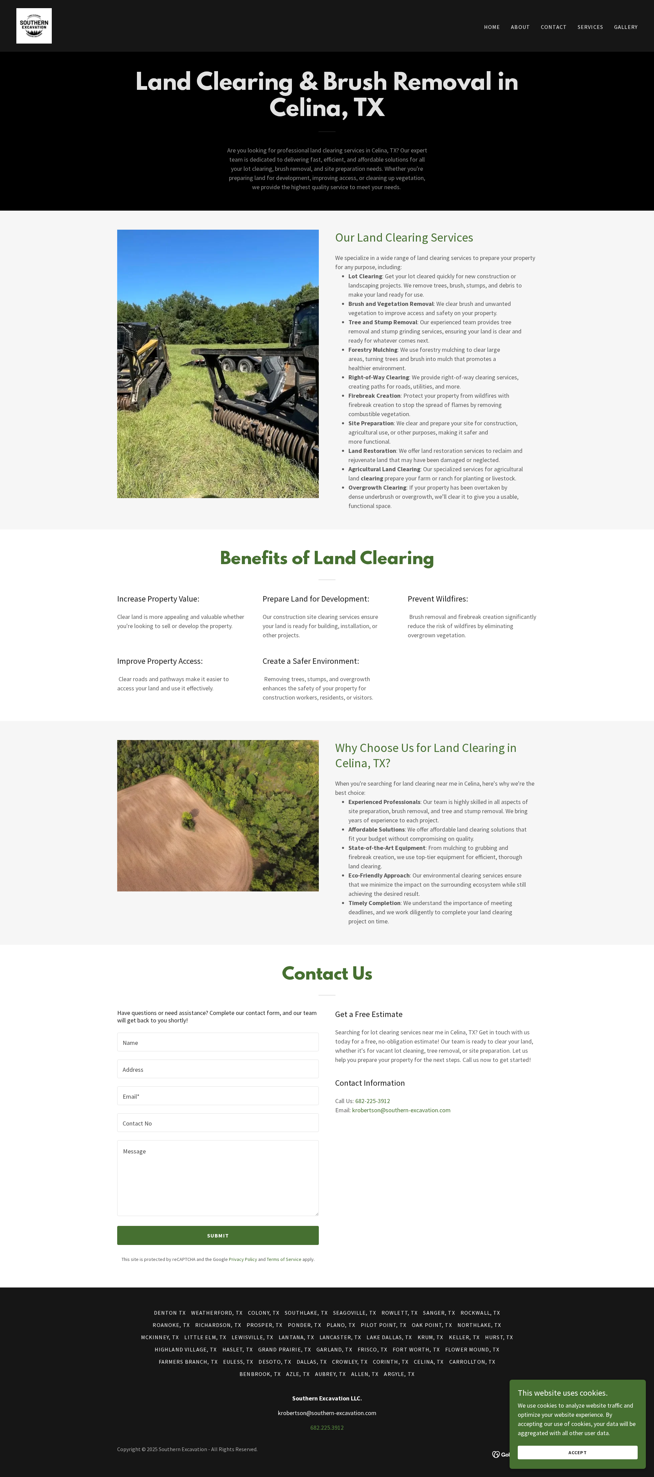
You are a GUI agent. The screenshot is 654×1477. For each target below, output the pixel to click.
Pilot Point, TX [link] (383, 1325)
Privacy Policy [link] (243, 1259)
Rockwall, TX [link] (480, 1312)
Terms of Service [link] (284, 1259)
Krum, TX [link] (430, 1337)
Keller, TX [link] (464, 1337)
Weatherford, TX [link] (217, 1312)
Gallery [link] (626, 26)
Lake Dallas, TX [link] (389, 1337)
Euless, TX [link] (238, 1361)
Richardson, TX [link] (218, 1325)
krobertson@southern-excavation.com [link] (401, 1110)
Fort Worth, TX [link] (416, 1349)
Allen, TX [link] (364, 1374)
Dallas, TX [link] (312, 1361)
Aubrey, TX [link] (330, 1374)
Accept (578, 1452)
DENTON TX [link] (170, 1312)
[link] (34, 25)
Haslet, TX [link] (237, 1349)
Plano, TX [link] (341, 1325)
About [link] (520, 26)
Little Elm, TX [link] (205, 1337)
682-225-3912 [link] (372, 1101)
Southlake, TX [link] (306, 1312)
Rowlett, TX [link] (400, 1312)
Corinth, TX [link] (391, 1361)
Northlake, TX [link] (479, 1325)
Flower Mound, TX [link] (472, 1349)
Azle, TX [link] (298, 1374)
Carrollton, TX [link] (472, 1361)
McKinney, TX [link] (160, 1337)
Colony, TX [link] (263, 1312)
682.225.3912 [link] (327, 1427)
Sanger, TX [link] (439, 1312)
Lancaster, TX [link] (340, 1337)
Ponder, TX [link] (304, 1325)
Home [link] (492, 26)
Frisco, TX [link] (372, 1349)
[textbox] (218, 1042)
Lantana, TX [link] (296, 1337)
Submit (218, 1235)
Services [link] (590, 26)
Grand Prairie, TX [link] (284, 1349)
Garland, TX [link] (334, 1349)
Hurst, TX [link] (499, 1337)
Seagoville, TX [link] (354, 1312)
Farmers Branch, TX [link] (188, 1361)
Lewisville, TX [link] (252, 1337)
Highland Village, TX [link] (186, 1349)
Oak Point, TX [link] (432, 1325)
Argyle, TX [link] (399, 1374)
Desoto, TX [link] (275, 1361)
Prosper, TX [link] (265, 1325)
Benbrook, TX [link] (260, 1374)
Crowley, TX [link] (350, 1361)
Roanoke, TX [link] (171, 1325)
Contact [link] (554, 26)
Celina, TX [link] (428, 1361)
